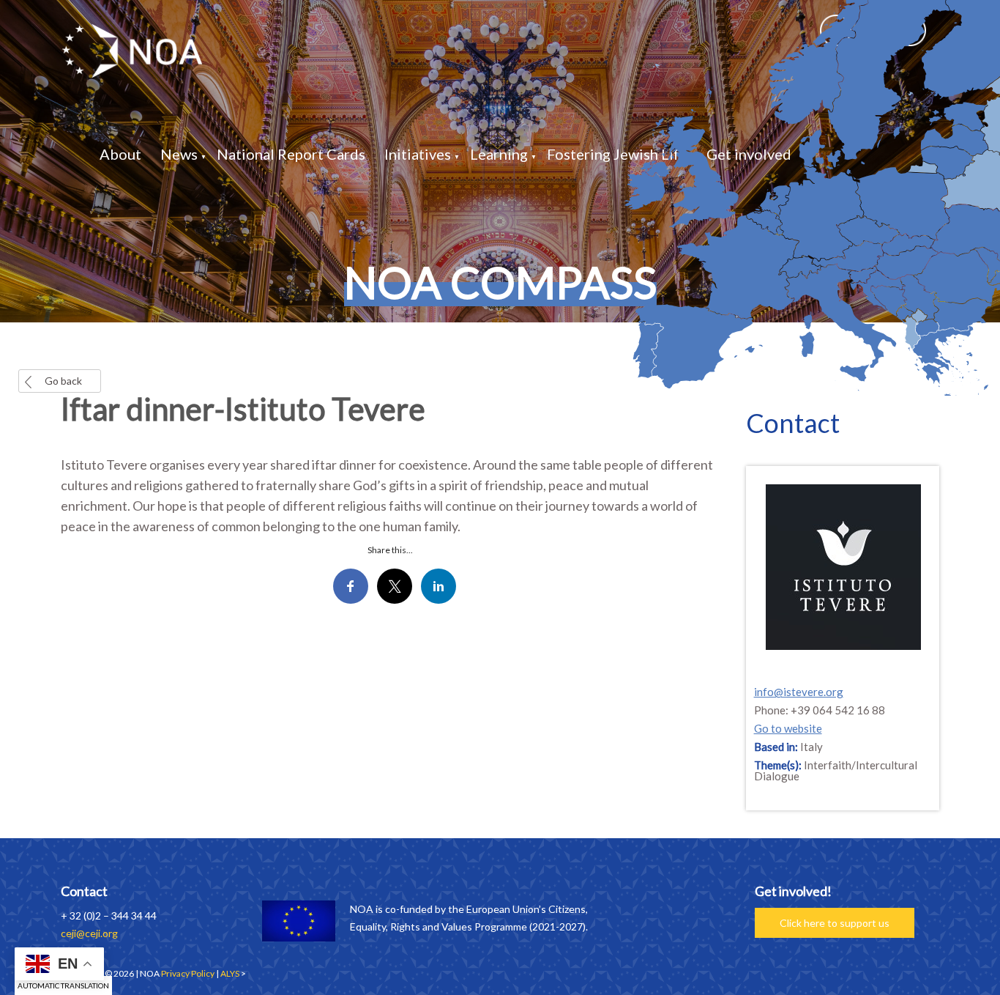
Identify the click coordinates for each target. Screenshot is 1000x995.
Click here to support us (834, 923)
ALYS (229, 973)
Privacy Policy (187, 973)
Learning (499, 154)
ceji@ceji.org (89, 933)
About (120, 154)
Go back (63, 380)
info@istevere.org (798, 691)
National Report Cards (291, 154)
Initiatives (417, 154)
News (179, 154)
